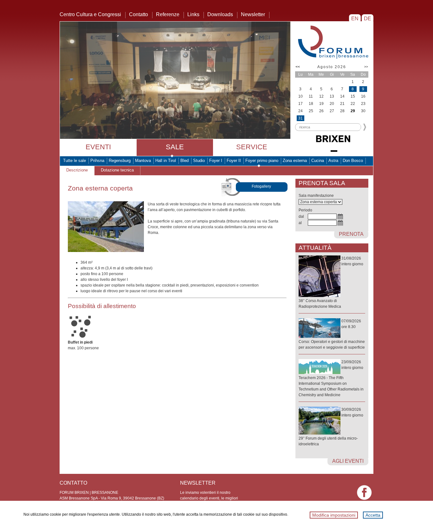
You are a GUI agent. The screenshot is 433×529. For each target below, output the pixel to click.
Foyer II (234, 160)
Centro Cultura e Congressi (90, 14)
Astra (333, 160)
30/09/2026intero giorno (331, 426)
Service (251, 147)
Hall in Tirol (165, 160)
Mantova (143, 160)
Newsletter (253, 14)
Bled (184, 160)
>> (366, 66)
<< (297, 67)
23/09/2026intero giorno (331, 378)
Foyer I (215, 160)
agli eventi (348, 461)
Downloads (220, 14)
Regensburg (120, 160)
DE (367, 18)
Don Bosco (353, 160)
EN (355, 18)
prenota (351, 234)
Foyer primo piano (261, 160)
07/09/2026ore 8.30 (332, 334)
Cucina (317, 160)
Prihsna (97, 160)
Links (193, 14)
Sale (175, 147)
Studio (199, 160)
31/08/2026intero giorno (331, 282)
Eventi (98, 147)
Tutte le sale (74, 160)
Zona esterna (295, 160)
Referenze (167, 14)
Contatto (138, 14)
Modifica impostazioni (333, 515)
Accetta (372, 515)
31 (300, 118)
